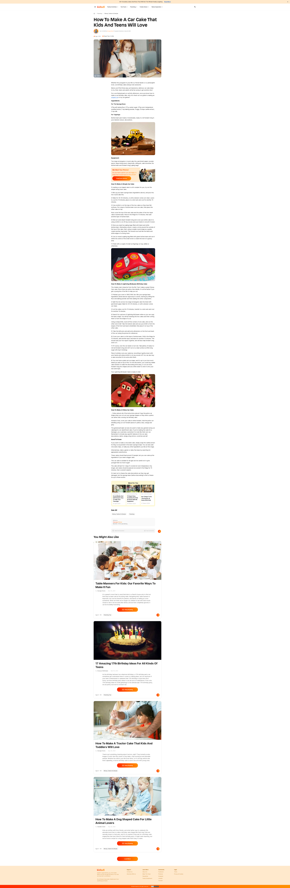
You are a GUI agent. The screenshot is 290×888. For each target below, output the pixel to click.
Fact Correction (150, 530)
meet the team (147, 874)
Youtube (160, 880)
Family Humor (144, 7)
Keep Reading (129, 609)
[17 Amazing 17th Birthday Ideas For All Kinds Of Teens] (127, 640)
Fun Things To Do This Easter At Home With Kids (146, 498)
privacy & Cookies (178, 874)
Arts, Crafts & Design (146, 494)
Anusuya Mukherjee (102, 671)
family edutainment (147, 878)
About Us (145, 871)
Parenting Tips (116, 494)
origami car (114, 97)
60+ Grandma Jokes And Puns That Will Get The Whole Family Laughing (140, 1)
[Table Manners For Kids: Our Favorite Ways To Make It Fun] (127, 560)
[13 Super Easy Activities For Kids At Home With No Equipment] (133, 488)
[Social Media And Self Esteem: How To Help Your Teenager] (119, 488)
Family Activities (112, 7)
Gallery (99, 76)
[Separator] (159, 531)
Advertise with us (131, 874)
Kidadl (94, 13)
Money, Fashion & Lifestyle (119, 514)
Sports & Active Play (132, 494)
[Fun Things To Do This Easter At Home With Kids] (147, 488)
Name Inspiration (156, 7)
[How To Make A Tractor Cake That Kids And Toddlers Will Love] (127, 720)
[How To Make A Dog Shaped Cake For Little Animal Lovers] (127, 796)
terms (175, 871)
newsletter (145, 876)
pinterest (160, 874)
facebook (160, 871)
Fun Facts (123, 7)
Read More (167, 1)
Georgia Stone (110, 31)
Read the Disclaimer (119, 530)
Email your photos (121, 178)
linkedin (160, 878)
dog (142, 832)
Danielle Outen (101, 826)
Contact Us (129, 871)
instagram (160, 876)
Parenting (133, 7)
